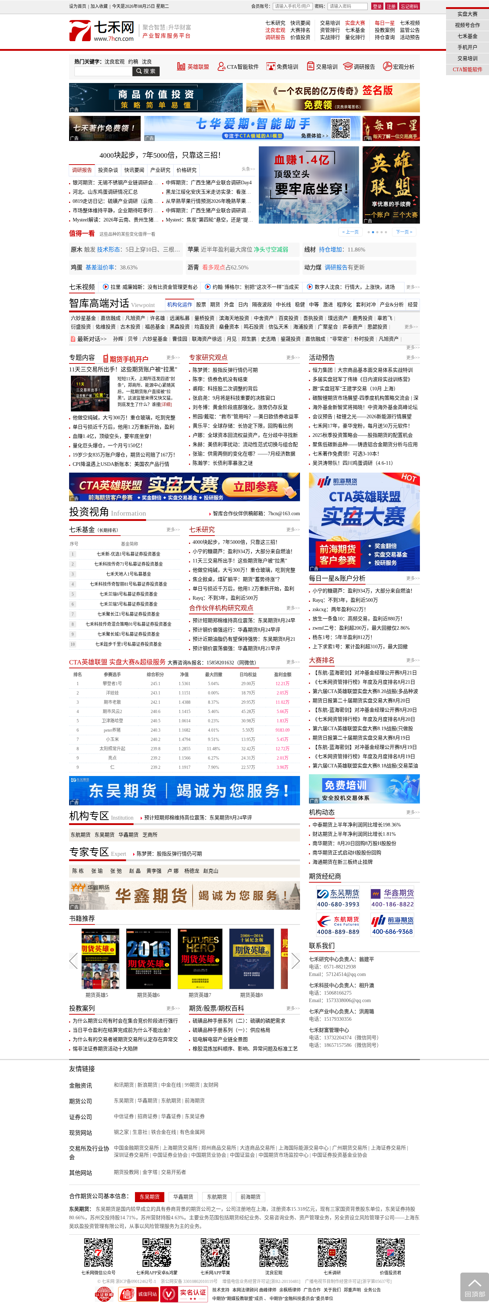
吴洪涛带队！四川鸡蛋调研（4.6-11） (354, 463)
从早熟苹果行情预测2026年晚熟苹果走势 (211, 201)
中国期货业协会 (208, 1155)
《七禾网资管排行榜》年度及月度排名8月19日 (364, 756)
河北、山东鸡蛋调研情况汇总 (105, 192)
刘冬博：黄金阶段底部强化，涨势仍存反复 (240, 407)
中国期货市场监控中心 (283, 1155)
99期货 (192, 1085)
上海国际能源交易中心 (304, 1148)
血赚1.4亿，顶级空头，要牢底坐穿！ (113, 436)
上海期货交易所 (180, 1148)
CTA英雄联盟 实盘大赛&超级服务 (117, 662)
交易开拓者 (173, 1172)
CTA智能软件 (243, 67)
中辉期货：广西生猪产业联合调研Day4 (209, 182)
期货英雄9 (262, 995)
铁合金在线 (163, 1132)
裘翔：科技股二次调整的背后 (225, 388)
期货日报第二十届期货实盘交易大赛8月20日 (361, 700)
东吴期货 (105, 835)
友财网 (210, 1085)
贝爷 (133, 339)
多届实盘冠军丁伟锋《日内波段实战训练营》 (363, 379)
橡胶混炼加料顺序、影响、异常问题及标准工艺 (245, 1048)
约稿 (133, 61)
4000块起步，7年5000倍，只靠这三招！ (162, 155)
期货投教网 (126, 1172)
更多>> (413, 287)
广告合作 (312, 1290)
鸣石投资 (254, 327)
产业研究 (160, 170)
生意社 (139, 1132)
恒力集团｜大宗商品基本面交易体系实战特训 (363, 370)
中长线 (283, 304)
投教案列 (82, 1008)
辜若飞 (384, 318)
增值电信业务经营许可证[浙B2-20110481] (261, 1281)
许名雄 (157, 318)
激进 (328, 304)
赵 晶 (135, 871)
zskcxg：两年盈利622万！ (341, 609)
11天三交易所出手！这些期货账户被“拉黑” (123, 369)
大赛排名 (300, 30)
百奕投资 (289, 318)
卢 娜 (173, 871)
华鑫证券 (171, 1116)
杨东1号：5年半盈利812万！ (344, 637)
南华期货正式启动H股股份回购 (347, 852)
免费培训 (287, 67)
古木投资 (130, 327)
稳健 (300, 304)
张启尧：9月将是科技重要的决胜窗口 (234, 398)
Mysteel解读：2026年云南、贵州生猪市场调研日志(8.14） (136, 220)
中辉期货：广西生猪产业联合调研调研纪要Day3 (219, 210)
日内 (243, 304)
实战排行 (330, 37)
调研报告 (275, 37)
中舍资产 (264, 318)
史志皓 (268, 339)
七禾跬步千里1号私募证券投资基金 (128, 644)
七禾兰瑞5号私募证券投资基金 (129, 604)
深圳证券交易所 (131, 1155)
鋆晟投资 (291, 339)
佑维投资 (106, 327)
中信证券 (124, 1116)
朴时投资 (364, 339)
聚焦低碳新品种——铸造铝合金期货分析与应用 (365, 444)
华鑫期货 (128, 835)
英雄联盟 (198, 67)
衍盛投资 (81, 327)
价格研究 (186, 170)
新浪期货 (147, 1085)
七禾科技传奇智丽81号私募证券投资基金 (128, 584)
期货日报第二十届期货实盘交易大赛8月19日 (361, 738)
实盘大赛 (355, 23)
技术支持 (220, 1290)
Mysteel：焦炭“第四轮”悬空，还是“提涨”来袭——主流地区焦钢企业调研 (245, 220)
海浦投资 (303, 327)
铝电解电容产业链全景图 (220, 1039)
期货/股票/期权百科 (216, 1008)
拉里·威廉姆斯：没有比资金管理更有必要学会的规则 (149, 288)
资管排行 (330, 30)
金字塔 (150, 1172)
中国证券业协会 (170, 1155)
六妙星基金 (83, 318)
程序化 (344, 304)
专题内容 (82, 357)
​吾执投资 (313, 318)
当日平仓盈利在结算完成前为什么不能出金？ (123, 1030)
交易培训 (330, 23)
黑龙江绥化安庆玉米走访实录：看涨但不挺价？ (218, 192)
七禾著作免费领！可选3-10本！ (347, 454)
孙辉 (118, 339)
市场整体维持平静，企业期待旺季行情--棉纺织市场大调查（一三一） (150, 210)
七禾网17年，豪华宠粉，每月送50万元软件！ (363, 426)
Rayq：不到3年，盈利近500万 (225, 598)
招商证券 (147, 1116)
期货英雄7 (159, 995)
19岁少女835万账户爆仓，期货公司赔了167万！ (125, 455)
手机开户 (467, 47)
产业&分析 (392, 304)
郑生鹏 (248, 339)
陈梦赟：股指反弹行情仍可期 (225, 370)
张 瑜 (97, 871)
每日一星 (385, 23)
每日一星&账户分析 (337, 578)
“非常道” (339, 339)
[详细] (166, 404)
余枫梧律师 (290, 1290)
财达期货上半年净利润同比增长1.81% (354, 834)
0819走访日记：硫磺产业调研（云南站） (118, 201)
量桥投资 (204, 318)
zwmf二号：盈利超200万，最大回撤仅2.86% (361, 628)
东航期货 (81, 835)
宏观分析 (404, 67)
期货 (215, 304)
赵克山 (210, 871)
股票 (201, 304)
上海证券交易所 (388, 1148)
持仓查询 (385, 37)
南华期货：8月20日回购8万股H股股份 (354, 843)
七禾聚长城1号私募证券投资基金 (128, 634)
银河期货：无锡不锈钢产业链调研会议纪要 (120, 182)
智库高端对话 (112, 303)
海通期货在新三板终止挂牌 (343, 862)
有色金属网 (192, 1132)
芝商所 (150, 835)
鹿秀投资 (363, 318)
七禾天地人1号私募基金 (128, 574)
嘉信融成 (111, 318)
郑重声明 (352, 1290)
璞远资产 (338, 318)
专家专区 (97, 852)
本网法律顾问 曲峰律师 (254, 1290)
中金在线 (171, 1085)
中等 (314, 304)
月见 (232, 339)
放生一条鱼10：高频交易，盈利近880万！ (359, 618)
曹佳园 (179, 339)
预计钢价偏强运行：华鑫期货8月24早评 (236, 630)
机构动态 (322, 812)
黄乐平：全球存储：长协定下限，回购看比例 (243, 426)
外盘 (229, 304)
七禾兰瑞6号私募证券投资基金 (129, 594)
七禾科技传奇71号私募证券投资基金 (128, 564)
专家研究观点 (208, 357)
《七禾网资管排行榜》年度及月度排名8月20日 (364, 719)
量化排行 (355, 37)
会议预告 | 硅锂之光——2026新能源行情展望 (362, 416)
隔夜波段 (262, 304)
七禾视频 (410, 23)
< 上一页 (350, 232)
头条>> (248, 169)
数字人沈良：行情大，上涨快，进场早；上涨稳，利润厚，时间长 (349, 288)
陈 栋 (78, 871)
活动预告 (410, 37)
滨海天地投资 (234, 318)
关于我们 (332, 1290)
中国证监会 (242, 1155)
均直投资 (204, 327)
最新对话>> (92, 339)
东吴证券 (195, 1116)
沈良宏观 (275, 30)
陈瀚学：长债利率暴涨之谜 (223, 463)
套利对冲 (366, 304)
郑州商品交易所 (218, 1148)
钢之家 (121, 1132)
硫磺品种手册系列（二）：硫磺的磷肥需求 (239, 1021)
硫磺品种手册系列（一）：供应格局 (231, 1030)
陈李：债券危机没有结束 (220, 379)
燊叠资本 (229, 327)
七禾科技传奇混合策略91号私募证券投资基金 (128, 624)
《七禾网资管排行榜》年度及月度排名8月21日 (364, 682)
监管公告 (410, 30)
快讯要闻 (300, 23)
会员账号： (262, 6)
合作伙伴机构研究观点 (221, 608)
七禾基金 (355, 30)
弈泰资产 (353, 327)
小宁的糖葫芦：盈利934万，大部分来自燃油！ (244, 551)
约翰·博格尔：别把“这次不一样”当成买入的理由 (250, 288)
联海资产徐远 (207, 339)
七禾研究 (275, 23)
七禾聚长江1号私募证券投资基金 (128, 614)
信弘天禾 (278, 327)
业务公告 (372, 1290)
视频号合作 (467, 25)
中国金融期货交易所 (136, 1148)
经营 (413, 304)
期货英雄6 (107, 995)
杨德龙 (191, 871)
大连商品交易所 (257, 1148)
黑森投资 (180, 327)
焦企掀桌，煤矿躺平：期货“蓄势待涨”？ (237, 579)
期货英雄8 (210, 995)
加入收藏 (99, 6)
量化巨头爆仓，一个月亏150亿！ (109, 445)
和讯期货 (124, 1085)
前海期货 (195, 1100)
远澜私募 (180, 318)
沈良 (147, 61)
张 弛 (116, 871)
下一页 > (404, 232)
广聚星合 (328, 327)
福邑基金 (155, 327)
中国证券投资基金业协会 (339, 1155)
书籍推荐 (82, 918)
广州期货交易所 (349, 1148)
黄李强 (153, 871)
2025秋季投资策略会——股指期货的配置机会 (363, 435)
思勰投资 (377, 327)
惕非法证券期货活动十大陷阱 (105, 1048)
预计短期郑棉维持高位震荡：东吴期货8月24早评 (198, 817)
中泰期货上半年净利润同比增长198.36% (357, 825)
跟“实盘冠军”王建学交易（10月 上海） (355, 388)
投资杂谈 (108, 170)
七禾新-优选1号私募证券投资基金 (128, 554)
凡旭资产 (135, 318)
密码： (321, 6)
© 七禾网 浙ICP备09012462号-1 (126, 1281)
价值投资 (300, 37)
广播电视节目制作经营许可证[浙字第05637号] (348, 1281)
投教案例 (385, 30)
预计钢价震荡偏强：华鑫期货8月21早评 (236, 648)
